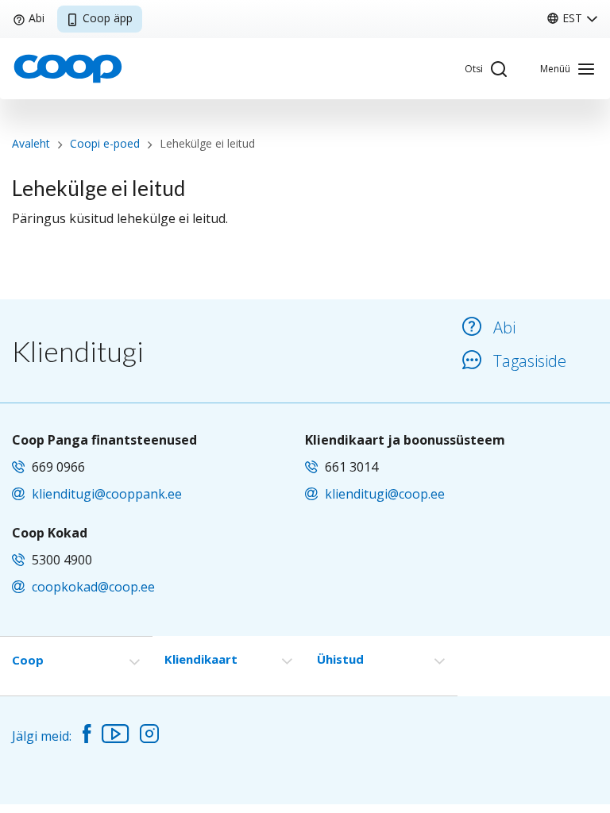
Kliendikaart (200, 659)
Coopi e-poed (105, 143)
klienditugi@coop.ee (385, 494)
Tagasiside (529, 361)
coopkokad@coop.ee (93, 586)
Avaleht (31, 143)
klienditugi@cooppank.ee (107, 494)
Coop (28, 660)
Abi (36, 17)
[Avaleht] (67, 67)
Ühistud (340, 659)
